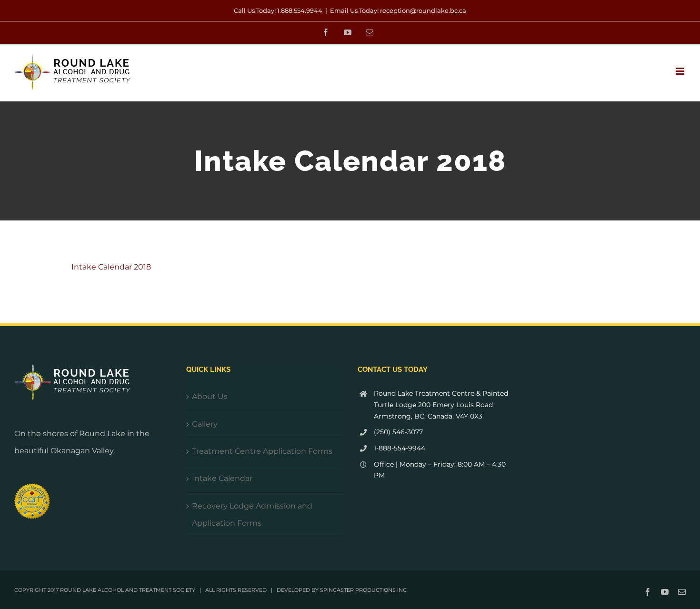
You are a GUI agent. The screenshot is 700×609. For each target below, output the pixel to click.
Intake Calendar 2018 (111, 266)
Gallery (205, 424)
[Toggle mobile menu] (681, 71)
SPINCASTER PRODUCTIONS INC (363, 590)
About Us (210, 396)
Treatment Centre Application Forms (262, 451)
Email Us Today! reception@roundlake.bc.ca (398, 10)
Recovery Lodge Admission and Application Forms (252, 514)
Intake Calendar (222, 478)
